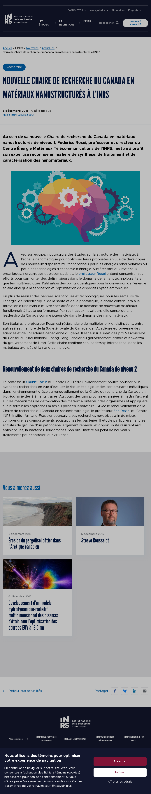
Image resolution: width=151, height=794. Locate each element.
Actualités (48, 48)
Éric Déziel (121, 411)
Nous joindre (97, 10)
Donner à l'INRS (135, 23)
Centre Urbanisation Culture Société (134, 739)
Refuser (120, 772)
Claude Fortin (36, 382)
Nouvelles (118, 10)
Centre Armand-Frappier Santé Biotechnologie (46, 739)
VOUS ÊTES (75, 10)
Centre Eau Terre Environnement (75, 738)
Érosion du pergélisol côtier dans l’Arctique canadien (34, 543)
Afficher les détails (120, 781)
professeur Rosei (92, 274)
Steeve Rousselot (95, 540)
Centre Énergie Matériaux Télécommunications (105, 739)
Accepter (120, 761)
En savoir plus (62, 785)
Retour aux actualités (25, 691)
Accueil (7, 48)
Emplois (133, 10)
